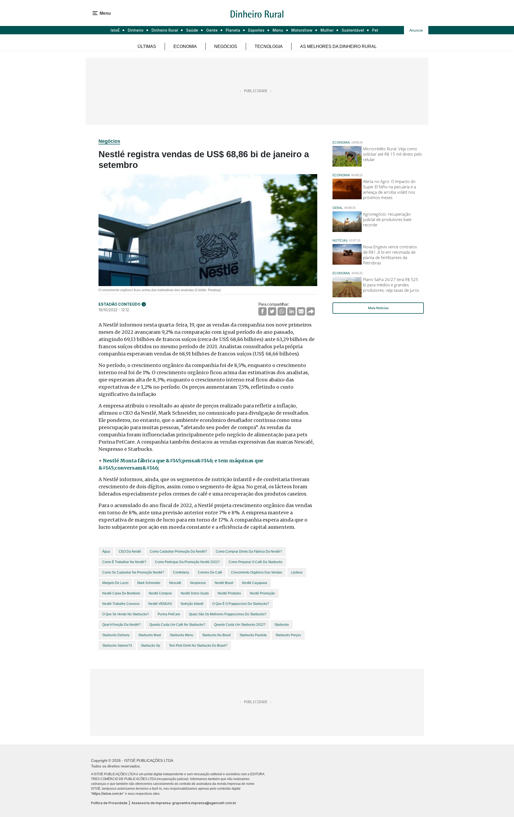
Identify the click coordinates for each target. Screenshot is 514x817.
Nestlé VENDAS (160, 604)
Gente (212, 30)
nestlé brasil (224, 583)
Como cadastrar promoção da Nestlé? (178, 551)
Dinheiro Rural (165, 30)
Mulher (327, 30)
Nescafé (175, 583)
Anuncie (416, 30)
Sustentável (353, 30)
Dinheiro (135, 30)
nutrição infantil (192, 604)
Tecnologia (269, 46)
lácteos (297, 572)
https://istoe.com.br (107, 794)
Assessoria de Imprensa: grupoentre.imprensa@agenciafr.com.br (183, 803)
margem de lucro (115, 583)
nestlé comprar (160, 593)
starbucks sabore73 (117, 645)
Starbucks (281, 625)
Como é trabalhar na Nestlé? (124, 562)
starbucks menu (181, 635)
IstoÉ (115, 30)
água (106, 551)
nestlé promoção (262, 593)
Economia (185, 46)
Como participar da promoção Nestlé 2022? (187, 562)
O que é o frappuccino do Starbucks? (240, 604)
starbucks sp (150, 645)
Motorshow (301, 30)
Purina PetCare (169, 614)
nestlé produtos (229, 593)
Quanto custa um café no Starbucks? (177, 625)
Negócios (225, 46)
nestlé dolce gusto (195, 593)
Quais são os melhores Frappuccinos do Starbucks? (227, 614)
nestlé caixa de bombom (121, 593)
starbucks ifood (149, 635)
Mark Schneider (148, 583)
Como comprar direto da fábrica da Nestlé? (249, 551)
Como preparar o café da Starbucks (255, 562)
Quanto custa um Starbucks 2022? (240, 625)
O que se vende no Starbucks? (125, 614)
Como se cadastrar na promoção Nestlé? (133, 572)
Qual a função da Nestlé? (121, 625)
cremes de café (210, 572)
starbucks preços (288, 635)
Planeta (233, 30)
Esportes (256, 30)
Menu (278, 30)
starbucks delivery (116, 635)
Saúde (192, 30)
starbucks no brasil (216, 635)
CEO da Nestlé (130, 551)
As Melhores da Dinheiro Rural (338, 46)
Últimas (147, 46)
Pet (375, 30)
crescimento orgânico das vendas (256, 572)
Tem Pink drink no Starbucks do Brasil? (198, 645)
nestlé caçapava (254, 583)
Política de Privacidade (109, 803)
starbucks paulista (253, 635)
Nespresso (198, 583)
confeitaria (181, 572)
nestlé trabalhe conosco (120, 604)
